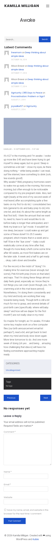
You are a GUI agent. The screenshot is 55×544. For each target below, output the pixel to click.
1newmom (16, 52)
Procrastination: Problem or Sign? (28, 96)
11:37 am (35, 149)
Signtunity (31, 106)
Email (7, 484)
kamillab (8, 149)
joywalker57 (17, 106)
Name (8, 471)
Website (8, 497)
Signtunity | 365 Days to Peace (26, 92)
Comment (10, 431)
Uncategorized (13, 370)
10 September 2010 (22, 149)
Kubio (36, 539)
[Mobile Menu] (48, 6)
